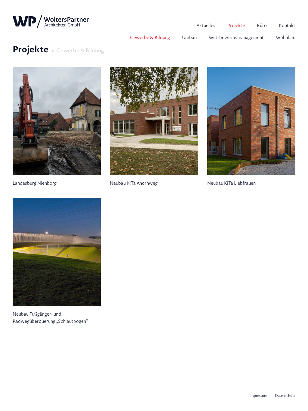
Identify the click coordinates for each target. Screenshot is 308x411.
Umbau (189, 38)
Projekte (236, 26)
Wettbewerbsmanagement (236, 38)
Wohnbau (285, 38)
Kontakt (287, 26)
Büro (262, 26)
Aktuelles (205, 26)
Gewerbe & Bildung (150, 38)
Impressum (258, 395)
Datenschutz (285, 395)
